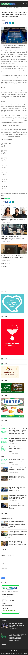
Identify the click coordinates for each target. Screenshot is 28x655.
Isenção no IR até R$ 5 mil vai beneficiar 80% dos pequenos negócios (16, 625)
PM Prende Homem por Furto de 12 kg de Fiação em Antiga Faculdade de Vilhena (18, 440)
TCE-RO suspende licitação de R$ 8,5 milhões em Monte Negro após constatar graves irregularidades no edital (13, 257)
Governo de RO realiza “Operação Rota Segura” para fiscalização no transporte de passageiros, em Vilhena (12, 238)
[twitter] (14, 650)
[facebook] (11, 650)
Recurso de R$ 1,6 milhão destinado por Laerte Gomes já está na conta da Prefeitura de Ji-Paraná (18, 497)
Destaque (7, 198)
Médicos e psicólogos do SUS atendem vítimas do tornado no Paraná (17, 478)
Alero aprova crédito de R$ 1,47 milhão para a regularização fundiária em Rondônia (17, 489)
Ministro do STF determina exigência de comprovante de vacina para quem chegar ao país (17, 543)
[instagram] (16, 650)
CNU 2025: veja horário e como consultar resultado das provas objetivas (17, 461)
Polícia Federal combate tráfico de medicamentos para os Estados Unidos (17, 469)
